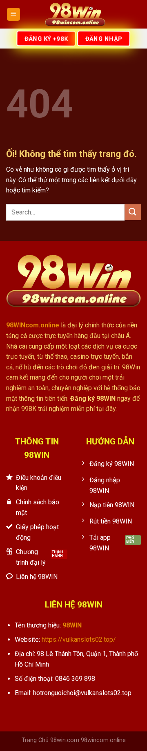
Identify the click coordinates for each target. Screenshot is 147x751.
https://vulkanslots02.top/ (79, 639)
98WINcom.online (32, 325)
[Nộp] (133, 212)
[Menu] (13, 14)
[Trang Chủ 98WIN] (75, 14)
